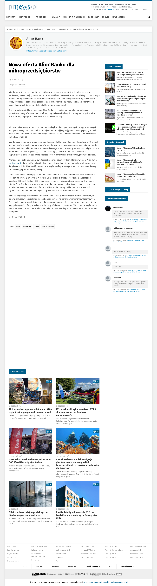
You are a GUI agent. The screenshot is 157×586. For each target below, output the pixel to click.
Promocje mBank (135, 550)
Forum (105, 17)
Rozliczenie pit (61, 554)
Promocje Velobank (136, 554)
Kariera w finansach (74, 17)
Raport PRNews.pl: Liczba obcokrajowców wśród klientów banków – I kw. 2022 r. (129, 162)
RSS (110, 566)
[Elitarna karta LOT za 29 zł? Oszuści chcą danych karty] (110, 88)
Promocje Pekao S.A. (87, 546)
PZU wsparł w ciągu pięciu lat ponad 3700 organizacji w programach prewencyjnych (30, 410)
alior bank (27, 226)
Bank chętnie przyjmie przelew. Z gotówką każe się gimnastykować (130, 73)
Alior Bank (34, 39)
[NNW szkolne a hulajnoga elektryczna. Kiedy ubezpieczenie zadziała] (30, 494)
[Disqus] (54, 267)
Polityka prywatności (119, 582)
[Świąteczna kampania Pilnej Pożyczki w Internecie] (108, 229)
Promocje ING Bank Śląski (138, 546)
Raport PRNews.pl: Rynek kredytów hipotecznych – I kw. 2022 (131, 175)
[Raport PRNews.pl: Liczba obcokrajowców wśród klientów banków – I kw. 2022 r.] (110, 163)
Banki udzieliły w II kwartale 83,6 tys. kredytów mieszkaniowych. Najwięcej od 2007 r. (77, 515)
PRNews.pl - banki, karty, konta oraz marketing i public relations (81, 574)
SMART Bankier (12, 546)
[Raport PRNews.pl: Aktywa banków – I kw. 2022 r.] (110, 151)
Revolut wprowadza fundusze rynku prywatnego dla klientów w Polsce (129, 256)
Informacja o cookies (102, 582)
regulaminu (88, 582)
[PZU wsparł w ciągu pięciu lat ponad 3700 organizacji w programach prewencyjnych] (30, 391)
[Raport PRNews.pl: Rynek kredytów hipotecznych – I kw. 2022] (110, 177)
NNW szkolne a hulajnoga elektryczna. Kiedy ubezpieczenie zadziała (29, 513)
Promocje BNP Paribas (87, 550)
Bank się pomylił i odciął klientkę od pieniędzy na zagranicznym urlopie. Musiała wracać (131, 98)
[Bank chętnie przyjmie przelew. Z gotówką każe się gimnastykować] (110, 76)
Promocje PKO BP (110, 554)
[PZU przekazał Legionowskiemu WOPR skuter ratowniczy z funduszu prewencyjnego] (77, 391)
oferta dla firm (48, 226)
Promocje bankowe (86, 557)
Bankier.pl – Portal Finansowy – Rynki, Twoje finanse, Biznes (51, 574)
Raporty (11, 17)
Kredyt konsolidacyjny (14, 550)
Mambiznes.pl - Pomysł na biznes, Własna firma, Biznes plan (95, 574)
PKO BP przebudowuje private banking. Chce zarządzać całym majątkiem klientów (129, 112)
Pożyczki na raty (12, 554)
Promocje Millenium (111, 557)
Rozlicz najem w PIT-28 (63, 546)
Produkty (41, 17)
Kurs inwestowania (13, 561)
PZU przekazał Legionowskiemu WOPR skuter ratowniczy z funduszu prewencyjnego (76, 412)
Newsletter (118, 17)
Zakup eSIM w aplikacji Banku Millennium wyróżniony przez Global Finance (129, 271)
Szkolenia (93, 17)
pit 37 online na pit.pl (63, 550)
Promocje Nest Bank (136, 557)
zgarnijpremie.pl (127, 566)
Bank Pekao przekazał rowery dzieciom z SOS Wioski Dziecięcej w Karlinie (30, 461)
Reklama (55, 566)
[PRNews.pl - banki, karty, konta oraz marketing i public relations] (22, 7)
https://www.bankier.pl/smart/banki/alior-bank (46, 51)
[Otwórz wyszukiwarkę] (149, 17)
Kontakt (39, 566)
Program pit (60, 557)
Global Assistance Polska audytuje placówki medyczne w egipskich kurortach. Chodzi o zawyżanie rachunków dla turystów (77, 463)
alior (18, 226)
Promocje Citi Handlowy (88, 554)
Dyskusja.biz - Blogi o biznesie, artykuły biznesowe (108, 574)
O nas (25, 566)
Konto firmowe (12, 557)
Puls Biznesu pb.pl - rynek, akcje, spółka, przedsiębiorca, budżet (119, 574)
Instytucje (24, 17)
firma (36, 226)
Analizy (56, 17)
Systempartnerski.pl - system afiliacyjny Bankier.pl (69, 574)
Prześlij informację (93, 566)
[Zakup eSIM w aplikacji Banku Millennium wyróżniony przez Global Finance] (108, 263)
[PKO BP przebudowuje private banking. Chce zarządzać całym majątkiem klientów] (110, 114)
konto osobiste (15, 163)
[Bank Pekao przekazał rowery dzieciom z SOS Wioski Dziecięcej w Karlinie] (30, 441)
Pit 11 (57, 561)
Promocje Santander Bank (114, 550)
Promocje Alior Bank (112, 546)
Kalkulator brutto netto (39, 546)
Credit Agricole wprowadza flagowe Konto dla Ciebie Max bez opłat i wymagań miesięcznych (130, 221)
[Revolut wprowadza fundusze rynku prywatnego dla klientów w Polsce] (108, 248)
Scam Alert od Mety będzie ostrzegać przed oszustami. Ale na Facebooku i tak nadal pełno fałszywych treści (132, 127)
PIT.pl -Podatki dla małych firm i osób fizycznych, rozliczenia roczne (60, 574)
